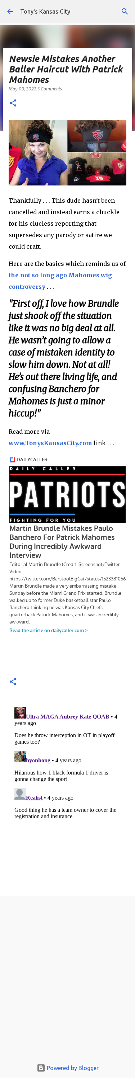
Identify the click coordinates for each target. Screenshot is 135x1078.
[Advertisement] (67, 980)
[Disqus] (67, 794)
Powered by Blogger (72, 1068)
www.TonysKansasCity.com (50, 443)
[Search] (125, 11)
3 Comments (49, 88)
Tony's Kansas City (45, 11)
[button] (13, 103)
